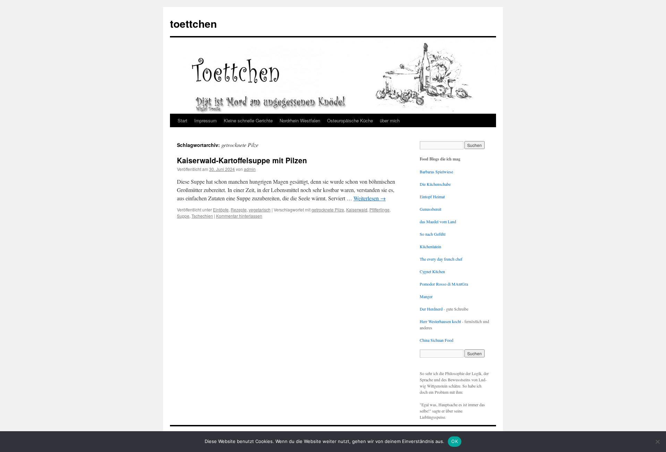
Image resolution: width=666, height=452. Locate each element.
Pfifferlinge (379, 209)
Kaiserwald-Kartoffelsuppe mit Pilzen (242, 160)
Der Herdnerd (431, 309)
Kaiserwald (356, 209)
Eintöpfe (221, 209)
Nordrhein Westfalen (300, 120)
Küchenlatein (430, 246)
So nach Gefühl (432, 234)
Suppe (183, 216)
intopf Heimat (433, 196)
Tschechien (202, 216)
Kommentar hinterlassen (239, 216)
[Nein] (657, 441)
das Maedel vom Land (438, 221)
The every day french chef (441, 259)
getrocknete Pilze (327, 209)
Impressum (205, 120)
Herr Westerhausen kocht (440, 321)
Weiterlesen (369, 198)
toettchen (193, 23)
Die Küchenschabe (435, 184)
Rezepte (239, 209)
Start (182, 120)
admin (250, 169)
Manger (426, 296)
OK (454, 441)
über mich (390, 120)
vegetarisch (260, 209)
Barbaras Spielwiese (436, 171)
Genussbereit (430, 209)
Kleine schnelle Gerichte (248, 120)
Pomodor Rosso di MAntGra (444, 284)
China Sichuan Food (436, 340)
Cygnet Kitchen (432, 271)
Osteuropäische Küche (350, 120)
